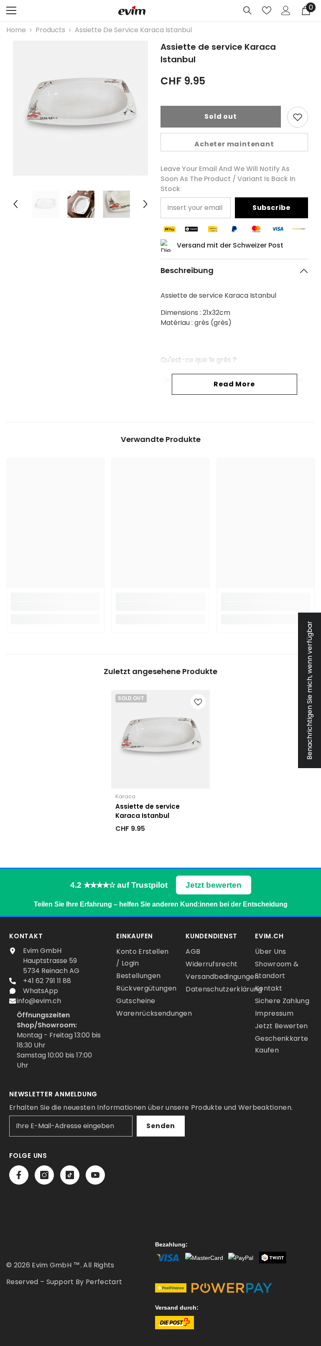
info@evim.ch (39, 1001)
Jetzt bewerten (214, 885)
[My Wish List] (266, 10)
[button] (15, 204)
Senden (160, 1126)
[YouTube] (95, 1175)
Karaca (125, 796)
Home (16, 30)
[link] (55, 606)
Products (50, 30)
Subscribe (271, 207)
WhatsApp (40, 991)
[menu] (11, 10)
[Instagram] (44, 1175)
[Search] (247, 10)
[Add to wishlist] (297, 117)
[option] (80, 108)
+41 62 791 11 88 (47, 981)
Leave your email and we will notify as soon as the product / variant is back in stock (228, 179)
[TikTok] (69, 1175)
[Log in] (285, 10)
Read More (234, 384)
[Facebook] (18, 1175)
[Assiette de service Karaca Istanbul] (160, 739)
